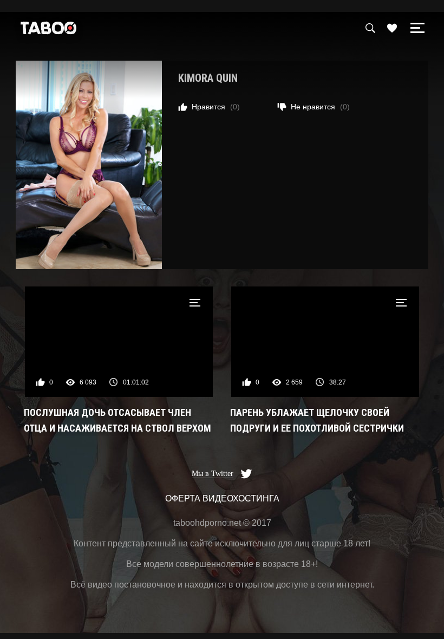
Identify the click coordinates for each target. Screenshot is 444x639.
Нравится (216, 106)
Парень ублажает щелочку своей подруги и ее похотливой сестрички (317, 420)
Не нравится (320, 106)
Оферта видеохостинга (222, 498)
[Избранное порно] (392, 28)
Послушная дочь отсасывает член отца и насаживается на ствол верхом (117, 420)
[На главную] (48, 30)
